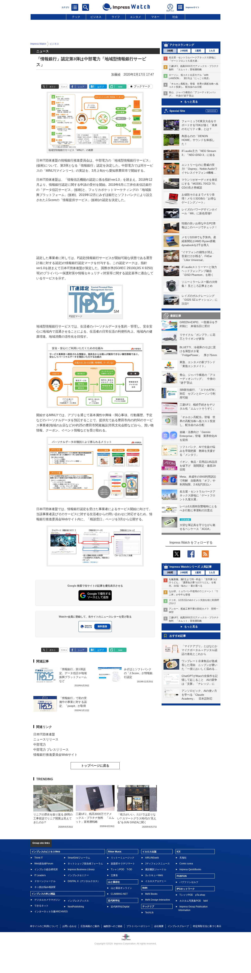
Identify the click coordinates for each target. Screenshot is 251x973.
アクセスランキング (181, 44)
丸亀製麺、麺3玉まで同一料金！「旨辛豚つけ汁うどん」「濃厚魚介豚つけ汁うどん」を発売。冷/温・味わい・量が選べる (193, 582)
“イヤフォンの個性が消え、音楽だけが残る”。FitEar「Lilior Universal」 (199, 256)
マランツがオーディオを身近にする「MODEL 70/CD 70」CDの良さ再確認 (199, 183)
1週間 (198, 50)
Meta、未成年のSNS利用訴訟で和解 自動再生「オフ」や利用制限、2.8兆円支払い (198, 480)
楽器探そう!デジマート (123, 863)
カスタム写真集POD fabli (193, 900)
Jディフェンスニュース (157, 863)
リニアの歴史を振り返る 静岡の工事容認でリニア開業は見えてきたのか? (53, 818)
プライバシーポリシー (138, 926)
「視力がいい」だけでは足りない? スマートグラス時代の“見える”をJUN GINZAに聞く (136, 818)
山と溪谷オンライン (121, 888)
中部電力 (39, 744)
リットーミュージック (122, 857)
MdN (144, 887)
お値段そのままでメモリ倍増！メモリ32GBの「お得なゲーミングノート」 (199, 198)
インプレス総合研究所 (46, 869)
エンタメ (135, 16)
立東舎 (114, 875)
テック (76, 16)
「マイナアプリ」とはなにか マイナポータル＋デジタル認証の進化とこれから (201, 650)
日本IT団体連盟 (44, 734)
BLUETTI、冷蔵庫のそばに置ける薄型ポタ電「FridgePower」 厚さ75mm (198, 351)
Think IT (38, 857)
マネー (155, 16)
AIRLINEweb (152, 857)
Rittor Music (115, 851)
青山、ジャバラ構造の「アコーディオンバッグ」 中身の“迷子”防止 (197, 378)
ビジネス (95, 16)
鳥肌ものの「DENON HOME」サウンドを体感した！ (198, 139)
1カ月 (212, 50)
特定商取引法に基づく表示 (207, 926)
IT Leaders (40, 875)
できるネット (41, 905)
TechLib (149, 912)
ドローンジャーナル (44, 881)
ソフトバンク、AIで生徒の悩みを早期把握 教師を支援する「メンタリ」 (197, 450)
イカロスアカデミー (155, 881)
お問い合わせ (69, 926)
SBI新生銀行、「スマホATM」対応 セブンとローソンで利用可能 (198, 393)
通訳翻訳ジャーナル (155, 869)
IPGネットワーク (186, 888)
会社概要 (159, 926)
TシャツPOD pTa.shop (192, 895)
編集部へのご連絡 (113, 926)
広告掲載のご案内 (90, 926)
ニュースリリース (45, 739)
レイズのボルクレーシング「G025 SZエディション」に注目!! (199, 299)
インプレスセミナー (78, 875)
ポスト (52, 87)
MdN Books (151, 894)
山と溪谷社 (114, 882)
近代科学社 (114, 900)
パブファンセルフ (188, 882)
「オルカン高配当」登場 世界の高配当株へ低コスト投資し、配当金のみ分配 (197, 421)
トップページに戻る (95, 765)
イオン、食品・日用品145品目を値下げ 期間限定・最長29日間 (198, 465)
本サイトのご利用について (44, 926)
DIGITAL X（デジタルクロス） (84, 881)
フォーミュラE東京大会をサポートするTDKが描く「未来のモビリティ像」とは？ (199, 125)
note (120, 87)
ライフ (116, 16)
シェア (81, 87)
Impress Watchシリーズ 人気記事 (190, 566)
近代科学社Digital (120, 906)
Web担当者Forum (43, 863)
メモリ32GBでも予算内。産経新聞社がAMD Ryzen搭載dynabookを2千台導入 (199, 241)
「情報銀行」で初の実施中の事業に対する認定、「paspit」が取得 (73, 701)
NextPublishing (76, 906)
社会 (175, 16)
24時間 (184, 50)
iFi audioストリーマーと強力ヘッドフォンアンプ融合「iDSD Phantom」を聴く (199, 270)
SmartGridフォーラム (79, 857)
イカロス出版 (149, 851)
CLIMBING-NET (119, 894)
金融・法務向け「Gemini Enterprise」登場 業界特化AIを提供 (198, 435)
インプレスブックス (78, 900)
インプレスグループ (178, 926)
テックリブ (148, 906)
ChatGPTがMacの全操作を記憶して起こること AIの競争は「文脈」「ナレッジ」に (200, 679)
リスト (64, 87)
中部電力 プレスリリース (51, 749)
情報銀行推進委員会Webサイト (55, 754)
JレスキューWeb (154, 875)
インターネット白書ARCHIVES (51, 911)
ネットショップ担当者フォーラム (85, 863)
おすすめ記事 (177, 635)
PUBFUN (182, 876)
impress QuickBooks (190, 869)
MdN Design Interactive (157, 899)
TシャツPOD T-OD (121, 869)
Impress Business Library (81, 869)
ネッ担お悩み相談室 (44, 887)
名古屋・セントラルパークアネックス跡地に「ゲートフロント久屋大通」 (197, 495)
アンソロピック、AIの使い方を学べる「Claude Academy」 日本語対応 (199, 694)
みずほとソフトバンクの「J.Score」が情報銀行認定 (138, 673)
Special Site (177, 110)
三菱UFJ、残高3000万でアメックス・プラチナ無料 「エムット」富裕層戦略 (95, 817)
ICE (179, 851)
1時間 (170, 50)
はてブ (100, 87)
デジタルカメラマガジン (47, 899)
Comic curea (186, 863)
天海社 (182, 857)
